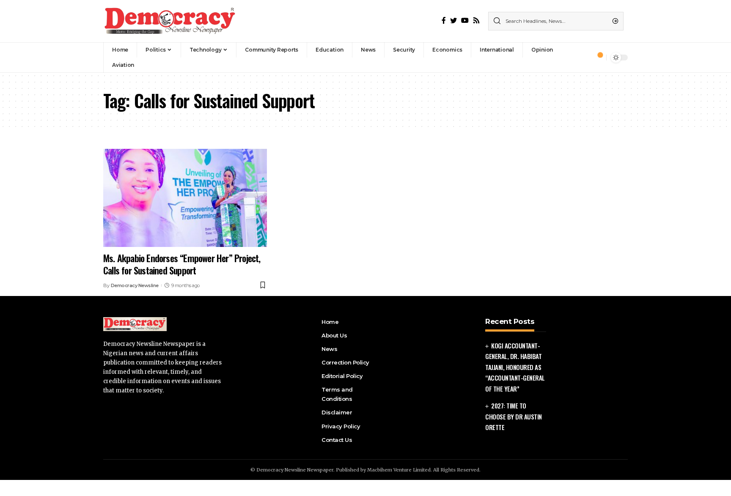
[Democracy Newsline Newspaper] (170, 21)
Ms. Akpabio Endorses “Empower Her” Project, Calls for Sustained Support (182, 264)
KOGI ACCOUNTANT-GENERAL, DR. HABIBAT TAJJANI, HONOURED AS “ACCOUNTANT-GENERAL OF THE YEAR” (515, 367)
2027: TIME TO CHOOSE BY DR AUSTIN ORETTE (513, 416)
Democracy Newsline (135, 285)
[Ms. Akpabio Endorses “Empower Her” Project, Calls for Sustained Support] (185, 198)
